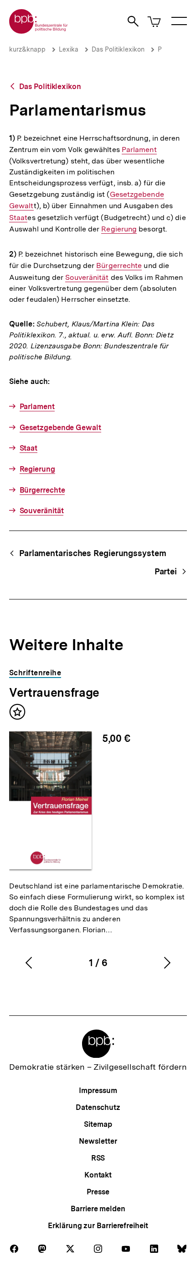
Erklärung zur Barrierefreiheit (98, 1225)
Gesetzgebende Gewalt (60, 427)
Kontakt (98, 1175)
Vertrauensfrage (54, 692)
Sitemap (98, 1124)
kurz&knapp (27, 49)
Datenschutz (98, 1107)
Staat (18, 217)
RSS (98, 1158)
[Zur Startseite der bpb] (38, 31)
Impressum (98, 1090)
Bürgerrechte (119, 265)
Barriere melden (98, 1208)
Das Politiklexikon (118, 49)
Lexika (68, 49)
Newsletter (98, 1141)
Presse (98, 1192)
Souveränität (86, 277)
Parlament (139, 149)
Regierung (119, 229)
